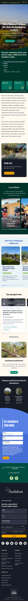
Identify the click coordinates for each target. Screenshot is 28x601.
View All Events (13, 336)
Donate (20, 41)
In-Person (6, 329)
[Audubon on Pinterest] (25, 543)
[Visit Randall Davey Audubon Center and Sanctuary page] (19, 395)
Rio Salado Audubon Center (14, 2)
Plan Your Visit (10, 41)
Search (23, 2)
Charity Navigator (14, 592)
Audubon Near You (6, 575)
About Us (5, 83)
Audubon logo (4, 2)
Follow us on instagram (16, 478)
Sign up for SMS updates (19, 564)
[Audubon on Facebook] (7, 543)
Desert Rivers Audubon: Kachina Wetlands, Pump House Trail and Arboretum (13, 315)
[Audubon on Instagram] (2, 543)
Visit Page (14, 372)
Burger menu (25, 2)
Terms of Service (13, 446)
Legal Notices (7, 599)
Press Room (18, 558)
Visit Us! (8, 163)
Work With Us (18, 553)
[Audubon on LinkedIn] (16, 543)
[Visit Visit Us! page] (14, 151)
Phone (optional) (6, 441)
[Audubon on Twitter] (11, 543)
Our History (4, 556)
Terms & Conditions (10, 454)
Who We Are (4, 553)
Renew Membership (6, 585)
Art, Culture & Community (10, 327)
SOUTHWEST (8, 273)
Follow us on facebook (11, 478)
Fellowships (18, 556)
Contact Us (18, 83)
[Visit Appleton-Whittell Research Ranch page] (8, 395)
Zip (4, 437)
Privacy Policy (5, 446)
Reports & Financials (6, 566)
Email (4, 432)
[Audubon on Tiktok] (20, 543)
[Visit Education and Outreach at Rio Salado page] (11, 265)
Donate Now (4, 580)
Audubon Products (6, 577)
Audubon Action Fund (7, 568)
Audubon (14, 490)
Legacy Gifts (4, 582)
